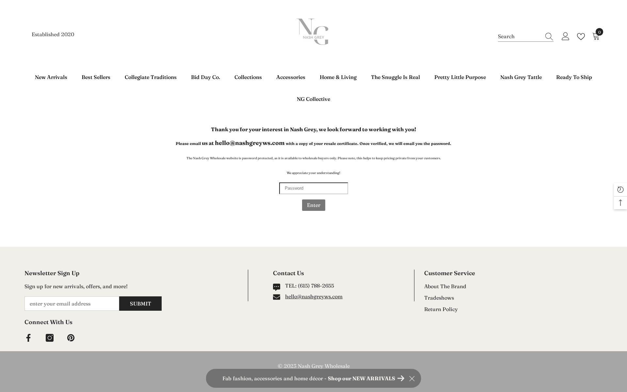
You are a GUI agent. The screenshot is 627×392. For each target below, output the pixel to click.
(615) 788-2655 (316, 285)
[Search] (526, 36)
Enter (313, 205)
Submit (140, 303)
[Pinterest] (71, 338)
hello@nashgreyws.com (314, 296)
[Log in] (566, 36)
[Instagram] (49, 338)
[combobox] (519, 36)
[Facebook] (28, 338)
